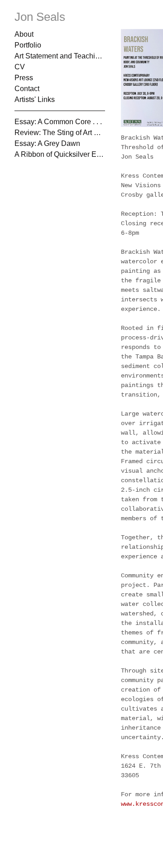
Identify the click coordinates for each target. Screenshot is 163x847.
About (24, 34)
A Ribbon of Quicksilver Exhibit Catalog (59, 154)
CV (19, 67)
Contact (27, 88)
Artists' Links (33, 99)
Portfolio (28, 45)
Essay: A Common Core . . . (55, 121)
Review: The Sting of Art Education (59, 132)
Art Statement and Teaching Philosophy (59, 56)
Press (23, 77)
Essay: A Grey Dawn (45, 143)
